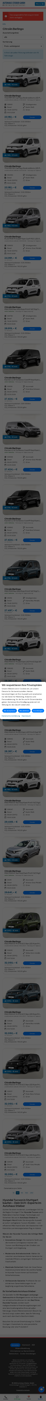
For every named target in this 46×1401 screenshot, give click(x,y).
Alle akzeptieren (9, 711)
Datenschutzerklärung (11, 716)
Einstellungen (38, 711)
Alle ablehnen (24, 711)
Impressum (26, 716)
